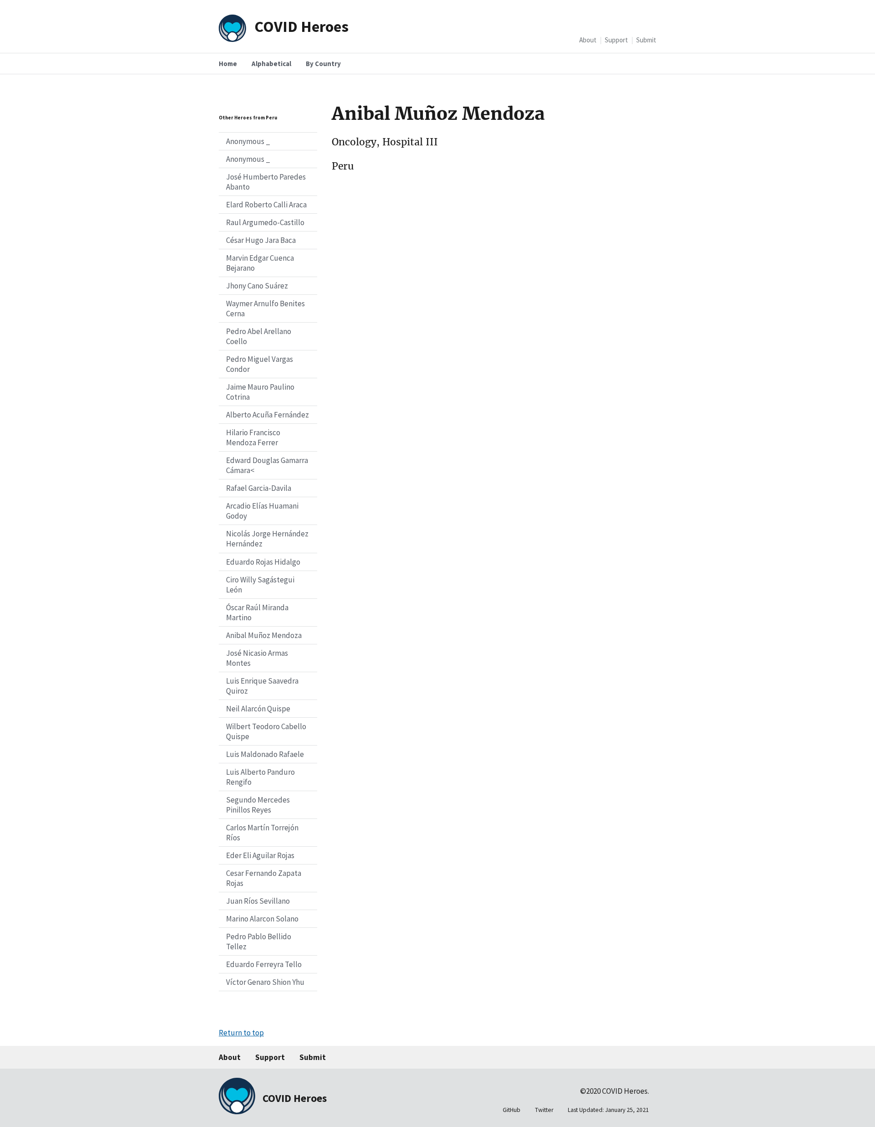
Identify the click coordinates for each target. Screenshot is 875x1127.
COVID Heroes (301, 26)
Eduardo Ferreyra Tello (264, 964)
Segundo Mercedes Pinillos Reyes (258, 805)
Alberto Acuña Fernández (267, 415)
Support (616, 40)
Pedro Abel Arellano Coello (258, 336)
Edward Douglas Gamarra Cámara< (267, 465)
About (588, 40)
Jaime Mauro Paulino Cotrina (260, 392)
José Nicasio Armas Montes (257, 658)
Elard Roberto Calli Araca (266, 205)
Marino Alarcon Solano (262, 919)
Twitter (544, 1110)
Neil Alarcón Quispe (258, 709)
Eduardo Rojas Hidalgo (263, 562)
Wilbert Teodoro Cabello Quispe (266, 731)
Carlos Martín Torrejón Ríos (262, 833)
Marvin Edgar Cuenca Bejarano (260, 263)
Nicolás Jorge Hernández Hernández (267, 539)
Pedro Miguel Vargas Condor (259, 364)
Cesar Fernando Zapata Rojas (263, 878)
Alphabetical (271, 63)
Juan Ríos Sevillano (258, 901)
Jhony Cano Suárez (257, 286)
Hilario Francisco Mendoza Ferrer (253, 437)
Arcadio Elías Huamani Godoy (262, 511)
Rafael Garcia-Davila (258, 488)
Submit (646, 40)
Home (228, 63)
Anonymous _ (248, 141)
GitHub (511, 1110)
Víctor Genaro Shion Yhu (265, 982)
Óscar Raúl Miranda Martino (257, 612)
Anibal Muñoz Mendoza (264, 635)
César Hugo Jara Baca (261, 240)
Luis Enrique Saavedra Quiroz (262, 686)
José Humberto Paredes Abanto (266, 182)
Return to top (241, 1033)
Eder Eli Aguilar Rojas (260, 855)
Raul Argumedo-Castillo (265, 222)
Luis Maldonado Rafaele (265, 754)
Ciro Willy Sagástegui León (260, 585)
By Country (323, 63)
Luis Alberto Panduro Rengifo (260, 777)
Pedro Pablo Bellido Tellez (258, 941)
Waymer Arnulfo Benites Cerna (265, 308)
